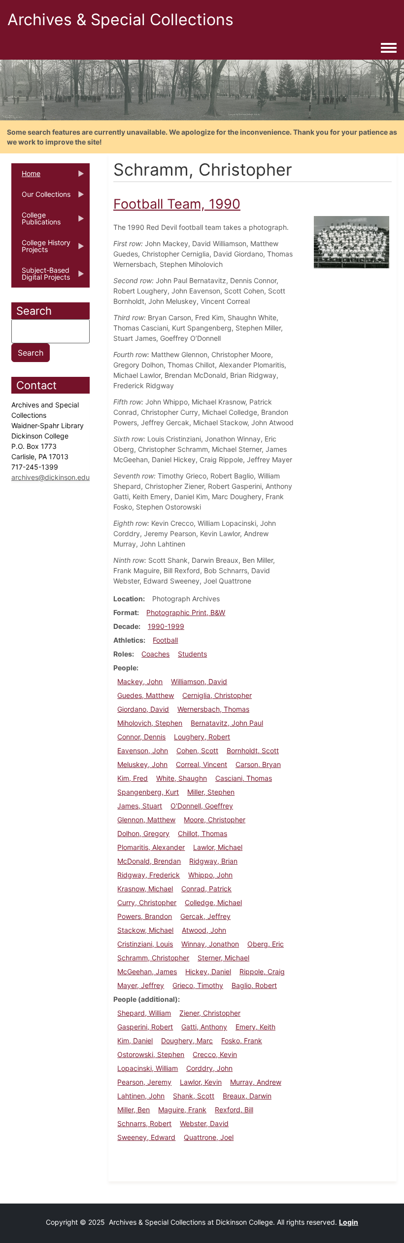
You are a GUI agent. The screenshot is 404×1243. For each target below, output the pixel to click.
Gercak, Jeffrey (205, 916)
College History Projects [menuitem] (40, 249)
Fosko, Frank (241, 1040)
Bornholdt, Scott (253, 750)
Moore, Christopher (214, 819)
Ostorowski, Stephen (150, 1054)
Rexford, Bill (234, 1109)
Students (192, 654)
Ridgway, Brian (213, 861)
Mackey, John (140, 681)
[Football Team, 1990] (351, 241)
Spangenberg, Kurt (148, 792)
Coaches (155, 654)
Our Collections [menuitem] (40, 197)
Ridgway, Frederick (148, 875)
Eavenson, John (142, 750)
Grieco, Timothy (197, 985)
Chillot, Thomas (202, 833)
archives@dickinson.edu (50, 477)
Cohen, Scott (197, 750)
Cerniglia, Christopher (217, 695)
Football (165, 640)
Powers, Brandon (144, 916)
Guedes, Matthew (145, 695)
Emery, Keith (255, 1027)
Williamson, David (199, 681)
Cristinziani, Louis (145, 944)
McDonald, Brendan (149, 861)
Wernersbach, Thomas (213, 709)
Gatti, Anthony (204, 1027)
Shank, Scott (193, 1096)
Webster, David (204, 1123)
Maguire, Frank (182, 1109)
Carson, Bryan (258, 764)
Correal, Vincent (201, 764)
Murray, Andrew (255, 1082)
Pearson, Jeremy (144, 1082)
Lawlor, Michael (217, 847)
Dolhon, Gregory (143, 833)
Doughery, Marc (187, 1040)
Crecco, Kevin (215, 1054)
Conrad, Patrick (206, 888)
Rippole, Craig (262, 971)
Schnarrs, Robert (144, 1123)
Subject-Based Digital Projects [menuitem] (40, 277)
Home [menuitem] (25, 176)
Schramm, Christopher (153, 957)
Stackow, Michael (145, 930)
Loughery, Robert (202, 736)
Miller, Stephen (211, 792)
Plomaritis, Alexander (151, 847)
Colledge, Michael (213, 902)
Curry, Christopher (146, 902)
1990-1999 (166, 626)
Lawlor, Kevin (201, 1082)
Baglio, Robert (254, 985)
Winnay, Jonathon (210, 944)
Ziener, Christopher (209, 1013)
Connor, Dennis (141, 736)
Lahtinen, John (141, 1096)
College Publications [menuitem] (36, 221)
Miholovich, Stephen (149, 723)
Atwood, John (204, 930)
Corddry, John (209, 1068)
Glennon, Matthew (146, 819)
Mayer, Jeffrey (140, 985)
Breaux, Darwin (247, 1096)
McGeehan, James (147, 971)
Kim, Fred (132, 778)
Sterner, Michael (223, 957)
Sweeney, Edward (146, 1137)
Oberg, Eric (265, 944)
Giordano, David (143, 709)
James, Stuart (139, 806)
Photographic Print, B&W (185, 612)
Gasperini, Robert (145, 1027)
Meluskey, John (142, 764)
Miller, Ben (133, 1109)
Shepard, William (144, 1013)
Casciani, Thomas (243, 778)
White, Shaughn (181, 778)
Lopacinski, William (147, 1068)
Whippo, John (210, 875)
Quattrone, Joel (209, 1137)
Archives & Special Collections (120, 19)
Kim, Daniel (135, 1040)
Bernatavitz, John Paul (227, 723)
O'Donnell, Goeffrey (201, 806)
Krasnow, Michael (145, 888)
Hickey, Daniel (208, 971)
